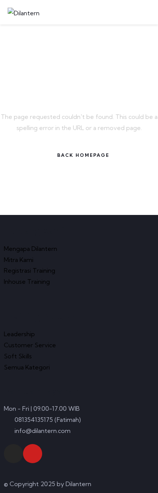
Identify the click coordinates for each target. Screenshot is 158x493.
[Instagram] (13, 453)
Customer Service (30, 345)
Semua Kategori (27, 367)
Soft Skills (18, 356)
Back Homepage (83, 155)
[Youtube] (32, 453)
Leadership (19, 334)
